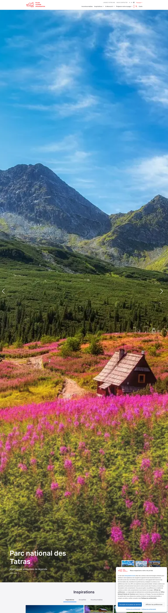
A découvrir (109, 6)
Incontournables (87, 6)
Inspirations (98, 6)
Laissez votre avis (109, 2)
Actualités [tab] (82, 600)
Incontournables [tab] (96, 600)
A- (129, 2)
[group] (128, 567)
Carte (140, 6)
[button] (163, 291)
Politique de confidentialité (133, 609)
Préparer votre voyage (123, 6)
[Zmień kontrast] (134, 3)
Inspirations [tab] (70, 600)
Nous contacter (122, 2)
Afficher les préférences (154, 604)
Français (139, 2)
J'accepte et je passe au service (130, 604)
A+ (132, 2)
